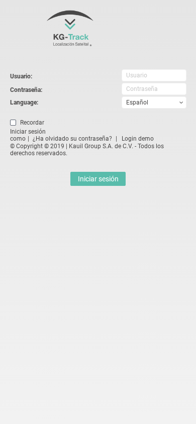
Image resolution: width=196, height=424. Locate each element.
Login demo (138, 138)
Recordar (32, 122)
